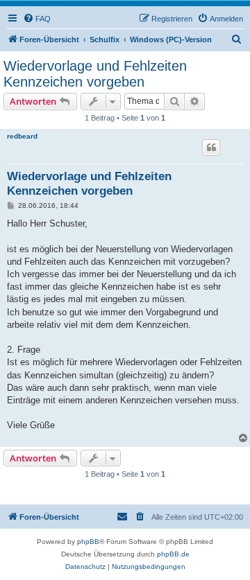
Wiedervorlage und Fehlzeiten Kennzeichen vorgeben (95, 73)
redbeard (22, 136)
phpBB (88, 541)
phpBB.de (173, 554)
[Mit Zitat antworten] (211, 147)
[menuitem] (37, 18)
